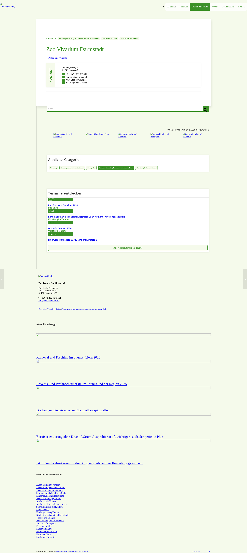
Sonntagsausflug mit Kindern (49, 507)
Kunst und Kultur (44, 529)
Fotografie (91, 168)
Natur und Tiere (109, 38)
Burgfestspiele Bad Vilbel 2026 (63, 205)
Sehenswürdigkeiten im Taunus (50, 487)
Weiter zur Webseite (57, 58)
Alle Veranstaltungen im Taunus (127, 248)
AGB (104, 309)
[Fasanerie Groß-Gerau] (2, 279)
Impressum (80, 309)
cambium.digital (61, 551)
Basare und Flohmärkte (46, 531)
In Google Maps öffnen (76, 82)
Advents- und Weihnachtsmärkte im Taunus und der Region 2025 (81, 384)
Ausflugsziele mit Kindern (48, 485)
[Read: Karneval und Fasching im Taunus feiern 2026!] (123, 335)
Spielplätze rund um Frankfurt (49, 490)
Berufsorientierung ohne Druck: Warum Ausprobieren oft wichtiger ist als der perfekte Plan (99, 437)
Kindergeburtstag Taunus (47, 512)
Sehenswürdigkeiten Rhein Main (51, 493)
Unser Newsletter (53, 309)
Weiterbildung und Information (50, 520)
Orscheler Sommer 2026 (59, 228)
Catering (53, 168)
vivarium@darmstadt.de (77, 77)
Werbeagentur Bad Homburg (78, 551)
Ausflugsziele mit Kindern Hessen (51, 504)
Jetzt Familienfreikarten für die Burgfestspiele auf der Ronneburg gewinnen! (89, 463)
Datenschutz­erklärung (93, 309)
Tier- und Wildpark (129, 38)
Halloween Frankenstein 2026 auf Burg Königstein (72, 239)
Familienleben (42, 509)
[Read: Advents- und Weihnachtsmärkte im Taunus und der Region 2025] (123, 362)
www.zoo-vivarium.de (76, 80)
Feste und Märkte (44, 526)
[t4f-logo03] (31, 7)
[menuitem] (171, 7)
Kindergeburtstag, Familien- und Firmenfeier (78, 38)
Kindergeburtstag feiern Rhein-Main (52, 515)
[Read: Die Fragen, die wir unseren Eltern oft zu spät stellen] (123, 388)
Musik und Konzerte (45, 537)
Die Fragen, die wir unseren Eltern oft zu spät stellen (72, 410)
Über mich (42, 309)
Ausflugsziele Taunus (46, 501)
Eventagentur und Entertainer (72, 168)
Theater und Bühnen (45, 518)
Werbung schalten (68, 309)
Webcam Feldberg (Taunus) (48, 498)
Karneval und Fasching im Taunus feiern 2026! (68, 357)
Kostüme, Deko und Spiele (146, 168)
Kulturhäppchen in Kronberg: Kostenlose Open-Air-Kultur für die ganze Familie (86, 216)
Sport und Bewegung (46, 523)
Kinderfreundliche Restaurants (50, 496)
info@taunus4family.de (48, 300)
